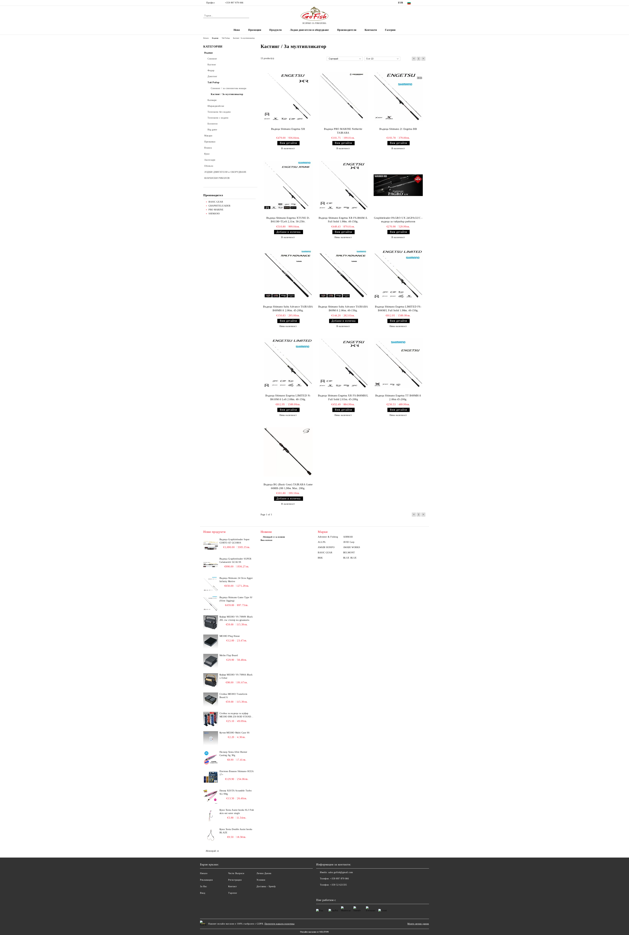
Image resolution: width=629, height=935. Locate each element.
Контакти (371, 29)
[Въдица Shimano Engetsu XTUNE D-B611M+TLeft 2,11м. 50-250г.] (288, 185)
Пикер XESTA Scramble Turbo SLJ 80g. (235, 792)
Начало (203, 873)
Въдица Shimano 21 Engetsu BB (398, 129)
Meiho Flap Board (228, 655)
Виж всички (266, 540)
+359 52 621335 (338, 885)
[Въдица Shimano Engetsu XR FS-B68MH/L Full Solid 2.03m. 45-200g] (343, 363)
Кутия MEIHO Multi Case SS (234, 732)
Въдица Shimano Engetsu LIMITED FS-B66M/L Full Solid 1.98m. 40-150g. (398, 308)
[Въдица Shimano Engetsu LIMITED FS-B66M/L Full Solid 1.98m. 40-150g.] (398, 274)
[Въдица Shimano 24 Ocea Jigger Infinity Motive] (210, 584)
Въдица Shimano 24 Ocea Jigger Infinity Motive (236, 580)
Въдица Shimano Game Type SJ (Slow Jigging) (235, 599)
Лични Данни (264, 873)
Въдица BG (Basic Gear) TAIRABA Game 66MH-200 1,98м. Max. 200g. (288, 486)
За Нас (203, 886)
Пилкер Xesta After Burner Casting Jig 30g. (233, 754)
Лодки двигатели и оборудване (309, 29)
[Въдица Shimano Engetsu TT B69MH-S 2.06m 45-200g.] (398, 363)
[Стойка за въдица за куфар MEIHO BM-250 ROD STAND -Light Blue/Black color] (210, 719)
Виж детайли (288, 143)
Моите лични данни (418, 924)
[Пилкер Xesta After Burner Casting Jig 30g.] (210, 757)
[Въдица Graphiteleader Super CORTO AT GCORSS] (210, 545)
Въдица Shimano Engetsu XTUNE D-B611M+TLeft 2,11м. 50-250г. (288, 219)
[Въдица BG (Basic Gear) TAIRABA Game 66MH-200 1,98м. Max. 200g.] (288, 451)
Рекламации (206, 880)
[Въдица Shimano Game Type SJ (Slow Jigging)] (210, 603)
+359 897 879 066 (233, 2)
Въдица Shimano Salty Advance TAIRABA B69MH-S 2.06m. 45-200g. (288, 308)
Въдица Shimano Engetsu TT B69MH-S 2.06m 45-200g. (398, 397)
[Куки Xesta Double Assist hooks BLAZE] (210, 835)
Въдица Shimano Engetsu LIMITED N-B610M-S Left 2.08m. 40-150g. (288, 397)
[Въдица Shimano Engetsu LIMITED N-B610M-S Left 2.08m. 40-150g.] (288, 363)
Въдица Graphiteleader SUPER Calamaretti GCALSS (235, 560)
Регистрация (234, 880)
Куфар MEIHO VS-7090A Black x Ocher (236, 676)
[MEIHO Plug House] (210, 642)
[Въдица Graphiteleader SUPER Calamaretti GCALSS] (210, 564)
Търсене (232, 893)
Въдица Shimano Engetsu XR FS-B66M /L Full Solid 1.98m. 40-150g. (343, 219)
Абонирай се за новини (274, 537)
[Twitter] (424, 3)
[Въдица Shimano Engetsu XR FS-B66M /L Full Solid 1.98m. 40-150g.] (343, 185)
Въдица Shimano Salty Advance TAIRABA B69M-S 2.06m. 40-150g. (343, 308)
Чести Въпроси (236, 873)
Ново (237, 29)
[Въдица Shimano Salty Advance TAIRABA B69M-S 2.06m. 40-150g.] (343, 274)
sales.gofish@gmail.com (340, 872)
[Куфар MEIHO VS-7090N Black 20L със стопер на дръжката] (210, 622)
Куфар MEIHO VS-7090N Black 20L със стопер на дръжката (236, 618)
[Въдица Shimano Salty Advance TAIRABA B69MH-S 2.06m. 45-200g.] (288, 274)
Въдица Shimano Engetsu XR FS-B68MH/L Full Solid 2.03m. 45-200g (343, 397)
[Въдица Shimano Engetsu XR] (288, 96)
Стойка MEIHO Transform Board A (233, 696)
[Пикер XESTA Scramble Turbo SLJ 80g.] (210, 796)
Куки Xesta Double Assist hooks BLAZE (235, 831)
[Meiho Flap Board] (210, 661)
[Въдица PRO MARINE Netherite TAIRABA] (343, 96)
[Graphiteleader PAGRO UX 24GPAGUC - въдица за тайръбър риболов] (398, 185)
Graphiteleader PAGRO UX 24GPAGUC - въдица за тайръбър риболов (398, 219)
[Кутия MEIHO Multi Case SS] (210, 738)
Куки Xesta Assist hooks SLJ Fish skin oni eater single (236, 811)
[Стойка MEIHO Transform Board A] (210, 699)
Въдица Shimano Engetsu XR (288, 129)
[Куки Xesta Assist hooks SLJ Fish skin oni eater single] (210, 815)
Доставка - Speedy (266, 886)
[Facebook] (419, 3)
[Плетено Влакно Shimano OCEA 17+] (210, 777)
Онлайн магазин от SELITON (314, 932)
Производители (346, 29)
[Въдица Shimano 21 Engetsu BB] (398, 96)
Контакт (232, 886)
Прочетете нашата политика (280, 924)
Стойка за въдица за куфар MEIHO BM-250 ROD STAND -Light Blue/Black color (236, 715)
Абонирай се (212, 851)
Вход (202, 893)
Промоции (254, 29)
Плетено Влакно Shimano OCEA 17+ (236, 773)
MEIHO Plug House (229, 636)
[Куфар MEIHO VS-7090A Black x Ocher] (210, 680)
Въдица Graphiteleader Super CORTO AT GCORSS (234, 541)
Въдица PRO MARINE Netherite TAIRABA (343, 131)
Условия (261, 880)
